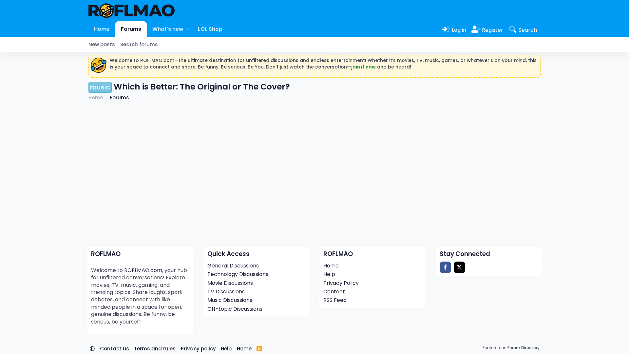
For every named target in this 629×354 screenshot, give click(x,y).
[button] (188, 29)
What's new (167, 29)
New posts (101, 44)
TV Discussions (226, 291)
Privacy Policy (341, 283)
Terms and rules (155, 348)
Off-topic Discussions (234, 309)
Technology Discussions (237, 274)
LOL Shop (210, 29)
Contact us (114, 348)
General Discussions (233, 265)
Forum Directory (523, 347)
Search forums (139, 44)
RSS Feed (335, 300)
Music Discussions (229, 300)
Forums (131, 29)
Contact (334, 291)
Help (329, 274)
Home (102, 29)
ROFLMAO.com (143, 270)
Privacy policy (198, 348)
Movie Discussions (230, 283)
